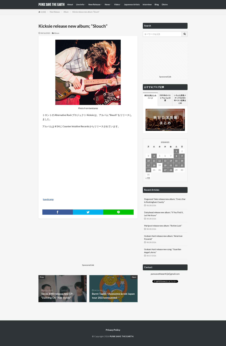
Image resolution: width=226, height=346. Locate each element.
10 (148, 160)
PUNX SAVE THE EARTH (51, 4)
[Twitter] (88, 212)
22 (176, 165)
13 (165, 160)
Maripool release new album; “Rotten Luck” (163, 225)
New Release (94, 4)
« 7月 (148, 178)
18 (154, 165)
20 (165, 165)
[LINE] (118, 212)
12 (159, 160)
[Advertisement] (63, 244)
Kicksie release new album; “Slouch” (85, 12)
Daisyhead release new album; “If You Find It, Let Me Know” (163, 214)
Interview (147, 4)
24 (148, 170)
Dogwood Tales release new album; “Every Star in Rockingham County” (165, 200)
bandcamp (48, 199)
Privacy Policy (113, 330)
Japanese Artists (132, 4)
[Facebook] (57, 212)
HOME (43, 12)
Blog (157, 4)
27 (165, 170)
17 (148, 165)
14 (171, 160)
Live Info (80, 4)
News (107, 4)
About (70, 4)
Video (117, 4)
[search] (185, 34)
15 (176, 160)
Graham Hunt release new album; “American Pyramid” (163, 237)
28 (171, 170)
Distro (165, 4)
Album (66, 12)
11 (154, 160)
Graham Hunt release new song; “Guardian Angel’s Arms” (162, 250)
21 (171, 165)
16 (182, 160)
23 (182, 165)
